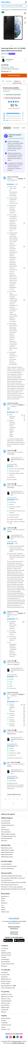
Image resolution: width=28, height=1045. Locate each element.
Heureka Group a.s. (17, 1041)
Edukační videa (4, 1010)
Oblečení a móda (5, 912)
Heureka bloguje (5, 959)
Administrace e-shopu (6, 994)
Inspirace (3, 1027)
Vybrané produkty (6, 873)
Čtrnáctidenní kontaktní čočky (8, 836)
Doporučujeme (5, 894)
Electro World (10, 487)
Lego (2, 905)
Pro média (3, 957)
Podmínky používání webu (18, 1043)
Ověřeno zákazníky (5, 1018)
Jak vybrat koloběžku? (6, 864)
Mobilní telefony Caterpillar (7, 850)
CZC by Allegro (10, 454)
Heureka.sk (20, 178)
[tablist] (14, 81)
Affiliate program (5, 1007)
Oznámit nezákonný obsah (7, 964)
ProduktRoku (4, 1023)
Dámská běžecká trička (6, 838)
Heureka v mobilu (5, 975)
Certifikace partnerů (6, 1025)
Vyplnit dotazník (14, 934)
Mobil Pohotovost (11, 734)
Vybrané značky (5, 845)
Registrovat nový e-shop (7, 996)
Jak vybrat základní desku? (7, 868)
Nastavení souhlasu (6, 981)
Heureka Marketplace (6, 1001)
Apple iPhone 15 (5, 896)
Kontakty (3, 951)
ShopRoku (3, 1020)
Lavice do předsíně (5, 821)
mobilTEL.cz (16, 664)
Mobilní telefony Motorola (7, 852)
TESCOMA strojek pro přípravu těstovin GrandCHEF (13, 882)
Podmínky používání (6, 953)
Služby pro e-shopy (5, 999)
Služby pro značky (5, 1003)
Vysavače (3, 827)
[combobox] (14, 5)
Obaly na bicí (4, 841)
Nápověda (3, 1012)
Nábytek (3, 910)
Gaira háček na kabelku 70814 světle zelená (11, 876)
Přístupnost (4, 966)
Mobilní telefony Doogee (7, 857)
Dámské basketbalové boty (7, 825)
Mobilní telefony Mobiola (7, 854)
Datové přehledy (5, 1005)
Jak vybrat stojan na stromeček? (9, 866)
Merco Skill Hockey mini (6, 880)
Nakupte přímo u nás (6, 979)
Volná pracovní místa (6, 955)
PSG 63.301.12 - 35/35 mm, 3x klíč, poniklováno (12, 887)
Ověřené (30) (16, 128)
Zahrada (3, 907)
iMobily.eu (9, 531)
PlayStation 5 (4, 903)
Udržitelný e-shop (5, 1029)
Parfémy (3, 899)
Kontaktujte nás (14, 928)
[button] (9, 81)
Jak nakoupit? (4, 972)
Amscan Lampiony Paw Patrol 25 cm (9, 885)
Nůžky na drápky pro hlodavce (8, 834)
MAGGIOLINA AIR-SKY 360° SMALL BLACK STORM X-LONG (14, 889)
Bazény (3, 901)
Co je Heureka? (4, 948)
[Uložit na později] (25, 22)
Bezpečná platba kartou (7, 986)
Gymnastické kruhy (5, 823)
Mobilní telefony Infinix (6, 848)
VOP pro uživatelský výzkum (8, 988)
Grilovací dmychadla (5, 832)
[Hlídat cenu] (25, 18)
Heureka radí (4, 977)
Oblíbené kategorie (7, 818)
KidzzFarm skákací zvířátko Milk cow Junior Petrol (13, 878)
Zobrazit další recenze (14, 794)
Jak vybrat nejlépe (6, 861)
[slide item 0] (17, 46)
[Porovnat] (25, 13)
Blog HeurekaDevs (5, 961)
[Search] (3, 81)
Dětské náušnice (5, 829)
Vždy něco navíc (5, 71)
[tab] (9, 81)
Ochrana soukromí (5, 983)
